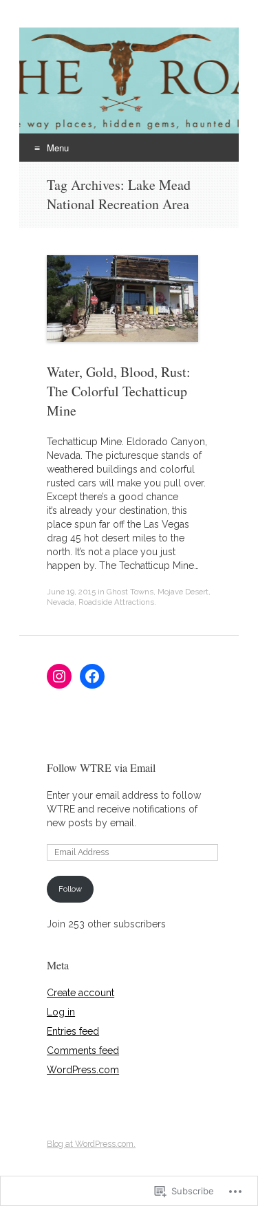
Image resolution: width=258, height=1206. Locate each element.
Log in (61, 1011)
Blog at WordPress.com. (91, 1144)
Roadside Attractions (116, 602)
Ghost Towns (130, 591)
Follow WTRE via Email (101, 767)
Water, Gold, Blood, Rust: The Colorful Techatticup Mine (119, 391)
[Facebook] (92, 676)
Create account (80, 992)
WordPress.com (83, 1069)
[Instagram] (59, 676)
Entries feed (73, 1031)
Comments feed (83, 1050)
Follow (70, 889)
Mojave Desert (183, 591)
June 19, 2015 (71, 591)
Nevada (60, 602)
